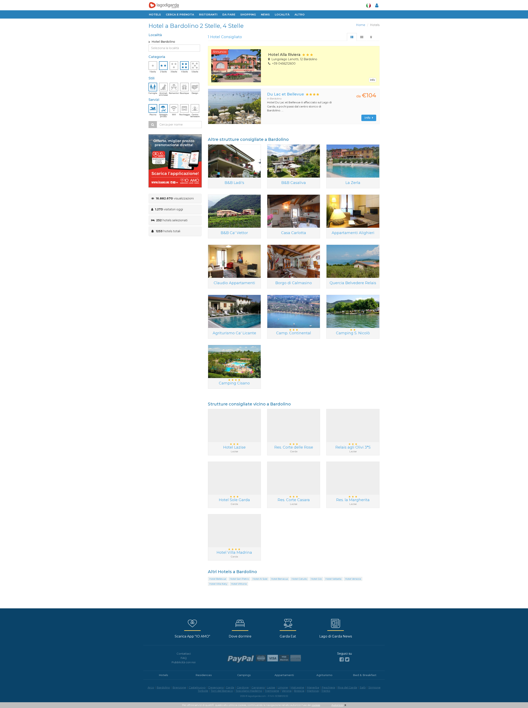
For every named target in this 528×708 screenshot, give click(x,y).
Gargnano (258, 687)
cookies (316, 705)
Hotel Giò (316, 578)
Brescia (299, 690)
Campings (244, 675)
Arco (151, 687)
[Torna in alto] (516, 696)
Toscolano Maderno (249, 690)
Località (282, 14)
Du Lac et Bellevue (285, 94)
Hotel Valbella (333, 578)
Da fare (228, 14)
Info (372, 79)
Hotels (155, 14)
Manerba (313, 687)
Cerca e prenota (180, 14)
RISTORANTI (208, 14)
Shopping (248, 14)
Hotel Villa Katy (218, 583)
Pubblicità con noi (184, 662)
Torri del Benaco (222, 690)
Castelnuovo (197, 687)
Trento (325, 690)
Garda (230, 687)
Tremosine (272, 690)
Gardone (243, 687)
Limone (283, 687)
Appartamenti (284, 675)
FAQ (184, 658)
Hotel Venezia (353, 578)
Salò (363, 687)
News (265, 14)
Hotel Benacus (279, 578)
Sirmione (374, 687)
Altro (300, 14)
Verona (286, 690)
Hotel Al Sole (260, 578)
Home (360, 25)
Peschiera (328, 687)
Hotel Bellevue (217, 578)
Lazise (271, 687)
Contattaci (184, 653)
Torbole (203, 690)
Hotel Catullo (299, 578)
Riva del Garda (347, 687)
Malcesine (297, 687)
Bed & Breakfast (364, 675)
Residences (204, 675)
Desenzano (216, 687)
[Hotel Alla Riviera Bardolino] (236, 65)
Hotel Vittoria (239, 583)
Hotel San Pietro (239, 578)
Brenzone (179, 687)
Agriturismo (324, 675)
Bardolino (163, 687)
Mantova (313, 690)
